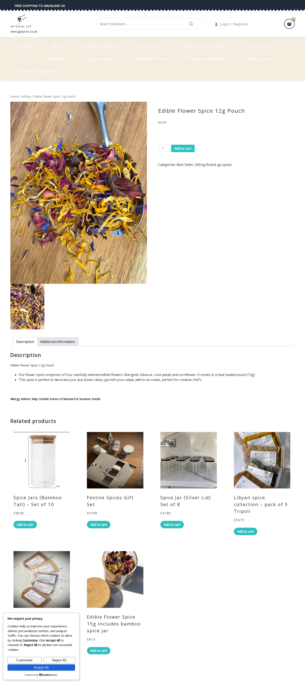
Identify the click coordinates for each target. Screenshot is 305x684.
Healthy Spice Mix (38, 71)
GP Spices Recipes (100, 46)
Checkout (58, 58)
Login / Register (234, 24)
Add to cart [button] (25, 524)
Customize (24, 660)
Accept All (41, 667)
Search (190, 24)
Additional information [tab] (57, 341)
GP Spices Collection (207, 58)
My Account (150, 46)
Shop (56, 46)
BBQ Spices (260, 58)
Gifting (26, 96)
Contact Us (256, 46)
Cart (24, 58)
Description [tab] (25, 341)
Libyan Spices (101, 58)
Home (26, 46)
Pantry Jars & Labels (204, 46)
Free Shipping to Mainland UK (40, 6)
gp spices (224, 164)
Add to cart (182, 148)
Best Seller (185, 164)
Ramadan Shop (151, 58)
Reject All (59, 660)
